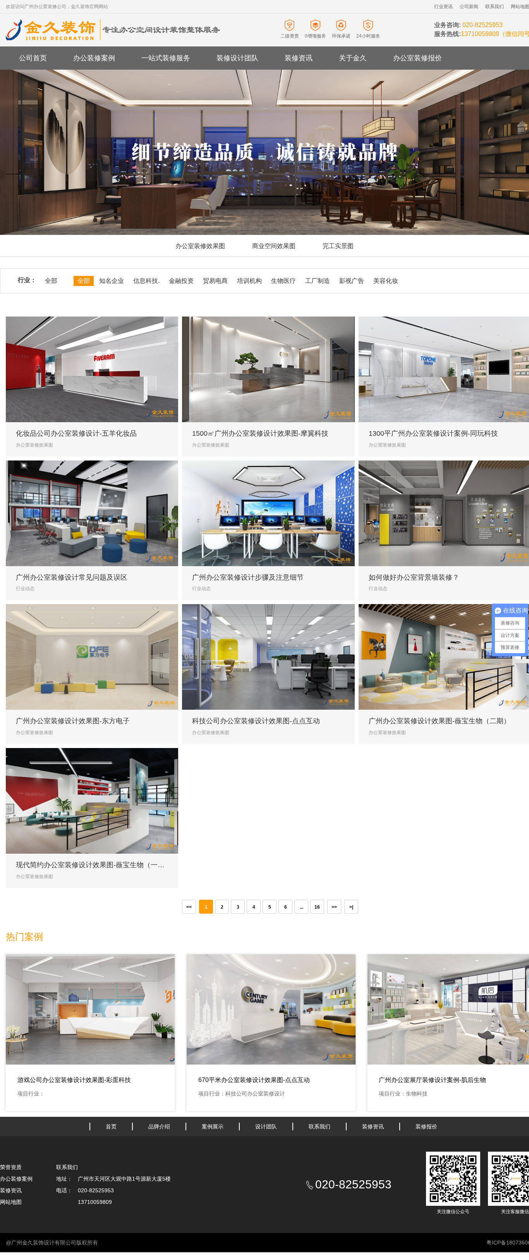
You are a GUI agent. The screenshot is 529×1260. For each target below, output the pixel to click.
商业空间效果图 (273, 246)
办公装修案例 (94, 58)
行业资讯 (443, 6)
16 (317, 907)
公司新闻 (469, 6)
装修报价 (426, 1126)
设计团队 (266, 1126)
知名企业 (111, 280)
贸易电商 (215, 280)
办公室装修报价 (417, 58)
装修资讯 (299, 58)
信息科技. (146, 280)
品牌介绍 (159, 1126)
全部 (51, 280)
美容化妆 (385, 280)
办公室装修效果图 (200, 246)
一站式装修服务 (165, 58)
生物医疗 (283, 280)
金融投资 (181, 280)
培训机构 (249, 280)
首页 (111, 1126)
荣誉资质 (11, 1167)
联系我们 (494, 6)
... (301, 907)
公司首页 (33, 58)
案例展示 (212, 1126)
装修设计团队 (237, 58)
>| (351, 907)
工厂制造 (317, 280)
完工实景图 (338, 246)
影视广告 (351, 280)
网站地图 (11, 1202)
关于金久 (353, 58)
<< (189, 907)
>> (334, 907)
